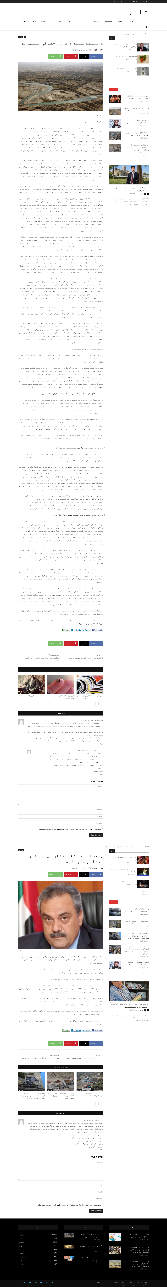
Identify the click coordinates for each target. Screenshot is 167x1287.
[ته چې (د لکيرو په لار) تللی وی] (143, 71)
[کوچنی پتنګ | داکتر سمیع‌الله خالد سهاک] (60, 684)
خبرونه (114, 89)
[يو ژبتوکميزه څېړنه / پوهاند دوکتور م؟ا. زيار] (143, 47)
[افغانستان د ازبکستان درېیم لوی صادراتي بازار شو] (115, 136)
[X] (136, 1)
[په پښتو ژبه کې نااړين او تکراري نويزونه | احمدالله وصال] (90, 684)
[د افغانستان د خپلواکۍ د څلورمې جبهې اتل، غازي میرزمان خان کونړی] (115, 1250)
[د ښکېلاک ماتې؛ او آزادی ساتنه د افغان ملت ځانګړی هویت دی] (115, 1237)
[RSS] (30, 1283)
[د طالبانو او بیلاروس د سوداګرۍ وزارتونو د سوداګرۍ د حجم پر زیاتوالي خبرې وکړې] (115, 1264)
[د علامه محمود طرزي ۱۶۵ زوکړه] (31, 684)
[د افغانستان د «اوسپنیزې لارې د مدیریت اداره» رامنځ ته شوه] (115, 111)
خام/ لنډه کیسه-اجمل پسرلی (126, 56)
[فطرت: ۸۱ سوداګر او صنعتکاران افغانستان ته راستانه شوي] (115, 123)
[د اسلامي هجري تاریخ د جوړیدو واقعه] (69, 1247)
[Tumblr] (140, 1)
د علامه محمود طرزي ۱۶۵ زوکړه (33, 696)
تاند (80, 50)
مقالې (21, 37)
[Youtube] (133, 1)
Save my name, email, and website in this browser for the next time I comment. (69, 829)
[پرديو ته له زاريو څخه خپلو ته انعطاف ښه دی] (69, 1258)
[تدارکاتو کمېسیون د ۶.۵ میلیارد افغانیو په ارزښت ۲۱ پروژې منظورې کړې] (115, 148)
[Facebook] (146, 1)
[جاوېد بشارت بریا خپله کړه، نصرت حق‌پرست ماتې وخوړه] (115, 99)
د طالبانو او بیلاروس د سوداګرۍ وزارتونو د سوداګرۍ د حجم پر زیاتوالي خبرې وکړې (136, 1263)
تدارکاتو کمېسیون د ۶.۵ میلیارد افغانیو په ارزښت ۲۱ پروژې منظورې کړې (137, 147)
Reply (101, 744)
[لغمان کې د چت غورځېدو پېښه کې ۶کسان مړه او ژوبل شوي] (69, 1235)
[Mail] (35, 1283)
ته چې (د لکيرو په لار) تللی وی (125, 68)
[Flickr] (47, 1283)
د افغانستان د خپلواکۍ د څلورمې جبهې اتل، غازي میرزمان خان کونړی (139, 1249)
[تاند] (90, 50)
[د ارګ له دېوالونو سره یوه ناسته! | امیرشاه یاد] (129, 174)
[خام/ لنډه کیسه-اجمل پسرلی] (143, 59)
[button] (146, 27)
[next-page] (97, 703)
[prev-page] (100, 703)
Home (147, 34)
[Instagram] (143, 1)
